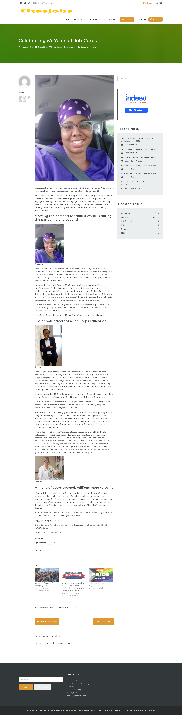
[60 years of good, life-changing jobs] (47, 575)
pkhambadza (27, 47)
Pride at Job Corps (97, 583)
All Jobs (93, 19)
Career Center (108, 19)
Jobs (75, 607)
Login (37, 3)
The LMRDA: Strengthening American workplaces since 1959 (137, 139)
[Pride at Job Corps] (101, 575)
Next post (102, 621)
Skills (123, 233)
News (73, 47)
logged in (51, 643)
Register (48, 3)
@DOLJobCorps (41, 528)
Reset (44, 687)
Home (67, 19)
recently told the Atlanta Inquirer (60, 394)
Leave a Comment (88, 47)
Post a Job (127, 19)
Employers (125, 217)
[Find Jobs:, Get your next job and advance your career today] (47, 10)
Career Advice (63, 47)
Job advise (63, 607)
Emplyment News (46, 607)
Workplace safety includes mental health (138, 157)
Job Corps (86, 188)
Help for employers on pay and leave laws (138, 166)
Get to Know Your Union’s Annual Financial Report (139, 183)
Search (26, 687)
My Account (79, 19)
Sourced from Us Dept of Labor (49, 533)
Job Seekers (126, 221)
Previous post (48, 621)
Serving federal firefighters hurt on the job (138, 149)
